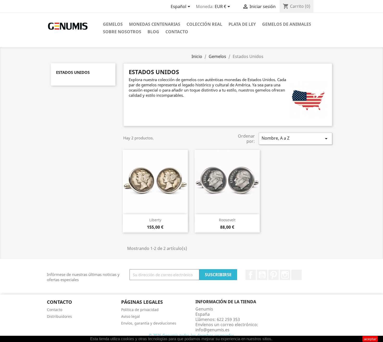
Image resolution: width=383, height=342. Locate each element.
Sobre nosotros (122, 32)
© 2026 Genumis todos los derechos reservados (191, 335)
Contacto (176, 32)
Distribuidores (59, 316)
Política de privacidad (140, 309)
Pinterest (273, 275)
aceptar (370, 339)
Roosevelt (227, 219)
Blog (153, 32)
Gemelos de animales (286, 24)
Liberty (155, 219)
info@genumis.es (212, 330)
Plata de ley (242, 24)
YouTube (262, 275)
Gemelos (113, 24)
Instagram (285, 275)
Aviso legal (130, 316)
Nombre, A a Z (295, 138)
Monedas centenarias (154, 24)
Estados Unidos (73, 72)
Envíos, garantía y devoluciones (148, 323)
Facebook (250, 275)
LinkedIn (296, 275)
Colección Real (204, 24)
